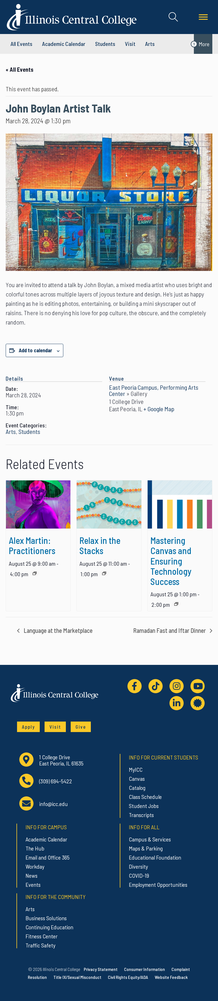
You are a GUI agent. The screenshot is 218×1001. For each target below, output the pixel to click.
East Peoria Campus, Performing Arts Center (153, 390)
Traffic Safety (40, 945)
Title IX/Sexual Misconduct (77, 977)
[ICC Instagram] (176, 686)
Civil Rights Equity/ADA (128, 977)
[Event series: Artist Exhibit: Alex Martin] (35, 573)
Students (105, 43)
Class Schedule (145, 797)
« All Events (19, 69)
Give (81, 726)
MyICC (135, 769)
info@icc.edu (53, 804)
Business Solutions (46, 918)
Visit (130, 43)
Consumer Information (144, 969)
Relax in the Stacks (99, 545)
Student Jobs (144, 806)
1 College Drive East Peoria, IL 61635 (61, 760)
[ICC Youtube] (197, 686)
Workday (35, 866)
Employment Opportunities (158, 884)
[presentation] (38, 504)
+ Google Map (158, 408)
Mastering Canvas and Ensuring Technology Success (171, 561)
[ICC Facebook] (134, 686)
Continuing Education (49, 927)
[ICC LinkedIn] (176, 703)
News (31, 875)
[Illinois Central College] (71, 16)
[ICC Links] (197, 703)
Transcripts (141, 815)
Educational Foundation (155, 857)
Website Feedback (171, 977)
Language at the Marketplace (57, 630)
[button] (173, 17)
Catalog (137, 787)
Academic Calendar (46, 839)
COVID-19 (139, 875)
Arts (150, 43)
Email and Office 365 (48, 857)
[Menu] (203, 17)
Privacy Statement (101, 969)
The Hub (35, 848)
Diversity (138, 866)
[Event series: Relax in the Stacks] (104, 573)
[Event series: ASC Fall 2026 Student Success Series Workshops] (176, 604)
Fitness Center (42, 936)
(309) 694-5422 (55, 781)
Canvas (137, 778)
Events (33, 884)
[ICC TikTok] (155, 686)
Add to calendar (35, 350)
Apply (28, 726)
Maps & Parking (146, 848)
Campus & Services (150, 839)
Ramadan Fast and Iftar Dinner (170, 630)
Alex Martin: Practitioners (32, 545)
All (21, 43)
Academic (63, 43)
